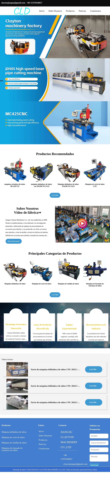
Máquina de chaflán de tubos (14, 443)
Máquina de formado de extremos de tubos (12, 449)
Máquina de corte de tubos (13, 437)
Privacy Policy (92, 470)
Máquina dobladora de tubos (14, 432)
